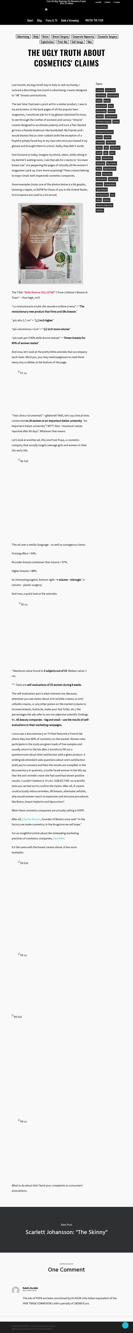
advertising (23, 36)
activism (100, 90)
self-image (77, 42)
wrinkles (100, 210)
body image (101, 111)
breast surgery (61, 36)
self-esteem (101, 179)
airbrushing (101, 95)
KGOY (112, 153)
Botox (45, 36)
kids (98, 158)
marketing (100, 163)
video (99, 200)
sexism (99, 184)
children (100, 116)
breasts (111, 111)
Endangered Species (105, 132)
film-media (111, 142)
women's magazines (104, 205)
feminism (100, 142)
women (106, 200)
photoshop (107, 174)
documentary (102, 127)
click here (58, 838)
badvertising (113, 95)
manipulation (107, 158)
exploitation (47, 42)
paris (98, 174)
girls (106, 148)
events (99, 137)
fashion (108, 137)
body (35, 36)
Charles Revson (31, 819)
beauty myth (101, 106)
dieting (116, 121)
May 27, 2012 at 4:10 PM (29, 1290)
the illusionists (102, 195)
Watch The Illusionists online (42, 1329)
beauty (107, 100)
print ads (63, 42)
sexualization (110, 184)
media (99, 168)
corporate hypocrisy (83, 36)
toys (112, 195)
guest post (115, 148)
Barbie (99, 100)
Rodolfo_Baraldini (30, 1288)
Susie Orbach (102, 189)
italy (105, 153)
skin (89, 42)
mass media (111, 163)
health (99, 153)
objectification (109, 168)
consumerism (111, 116)
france (99, 148)
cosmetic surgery (107, 36)
